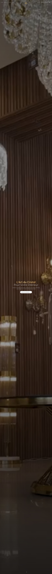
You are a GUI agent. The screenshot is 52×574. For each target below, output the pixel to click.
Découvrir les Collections (25, 292)
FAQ (13, 2)
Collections (5, 2)
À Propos (38, 2)
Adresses (42, 2)
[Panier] (49, 2)
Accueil (2, 2)
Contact (46, 2)
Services (10, 2)
